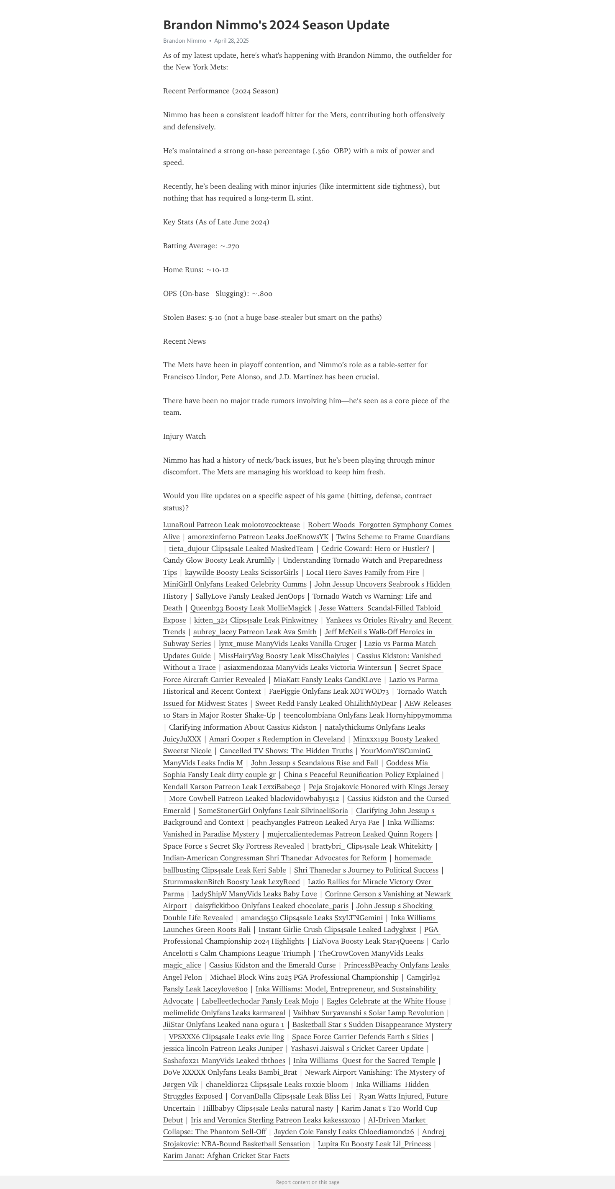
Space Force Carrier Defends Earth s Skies (360, 1036)
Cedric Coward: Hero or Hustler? (375, 548)
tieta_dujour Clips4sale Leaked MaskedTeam (241, 548)
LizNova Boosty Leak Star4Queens (368, 941)
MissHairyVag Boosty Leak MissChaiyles (284, 655)
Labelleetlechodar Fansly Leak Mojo (260, 1001)
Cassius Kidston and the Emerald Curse (272, 965)
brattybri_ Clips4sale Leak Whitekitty (372, 846)
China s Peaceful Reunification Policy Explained (361, 774)
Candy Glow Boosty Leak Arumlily (219, 560)
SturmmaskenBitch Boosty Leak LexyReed (231, 881)
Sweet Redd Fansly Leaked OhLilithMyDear (326, 703)
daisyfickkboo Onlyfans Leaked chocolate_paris (271, 905)
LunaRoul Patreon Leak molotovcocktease (231, 524)
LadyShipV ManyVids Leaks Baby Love (254, 893)
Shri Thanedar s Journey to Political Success (366, 870)
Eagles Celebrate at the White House (386, 1001)
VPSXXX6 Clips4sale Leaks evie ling (226, 1036)
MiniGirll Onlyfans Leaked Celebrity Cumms (235, 584)
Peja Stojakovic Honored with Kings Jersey (378, 786)
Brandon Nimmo (184, 40)
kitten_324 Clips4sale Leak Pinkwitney (256, 620)
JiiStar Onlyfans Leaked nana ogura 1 (223, 1024)
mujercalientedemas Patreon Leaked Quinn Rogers (350, 834)
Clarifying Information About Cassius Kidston (243, 727)
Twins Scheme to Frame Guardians (393, 536)
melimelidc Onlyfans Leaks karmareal (224, 1012)
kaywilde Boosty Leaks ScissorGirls (241, 572)
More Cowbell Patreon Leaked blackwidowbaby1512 (254, 798)
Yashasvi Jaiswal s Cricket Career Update (357, 1048)
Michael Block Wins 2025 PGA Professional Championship (304, 977)
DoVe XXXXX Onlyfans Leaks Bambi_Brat (230, 1072)
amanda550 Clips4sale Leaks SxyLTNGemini (312, 917)
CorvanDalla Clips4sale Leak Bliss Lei (291, 1096)
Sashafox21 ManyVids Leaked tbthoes (224, 1060)
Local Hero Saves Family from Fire (362, 572)
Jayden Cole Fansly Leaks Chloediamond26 (344, 1131)
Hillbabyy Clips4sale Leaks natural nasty (268, 1108)
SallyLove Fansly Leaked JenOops (250, 596)
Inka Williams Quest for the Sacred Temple (364, 1060)
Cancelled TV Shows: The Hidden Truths (286, 750)
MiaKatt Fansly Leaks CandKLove (327, 679)
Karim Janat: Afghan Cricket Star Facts (226, 1155)
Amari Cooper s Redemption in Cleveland (277, 739)
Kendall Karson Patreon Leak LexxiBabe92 (232, 786)
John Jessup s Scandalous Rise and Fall (314, 762)
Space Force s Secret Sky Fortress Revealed (233, 846)
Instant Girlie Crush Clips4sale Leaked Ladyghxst (337, 929)
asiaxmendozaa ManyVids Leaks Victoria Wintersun (308, 667)
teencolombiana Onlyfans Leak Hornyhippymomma (368, 715)
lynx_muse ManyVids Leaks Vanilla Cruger (287, 643)
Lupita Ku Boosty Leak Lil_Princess (374, 1143)
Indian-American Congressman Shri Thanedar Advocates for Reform (275, 857)
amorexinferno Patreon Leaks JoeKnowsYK (258, 536)
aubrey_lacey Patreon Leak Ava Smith (255, 631)
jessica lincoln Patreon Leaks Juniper (223, 1048)
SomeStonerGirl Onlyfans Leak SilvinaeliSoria (273, 810)
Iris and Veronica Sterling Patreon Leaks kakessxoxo (275, 1120)
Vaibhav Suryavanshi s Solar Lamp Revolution (368, 1012)
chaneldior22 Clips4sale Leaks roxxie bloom (277, 1084)
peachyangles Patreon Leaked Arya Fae (315, 822)
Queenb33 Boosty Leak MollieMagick (250, 608)
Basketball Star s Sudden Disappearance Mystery (372, 1024)
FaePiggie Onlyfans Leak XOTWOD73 (329, 691)
